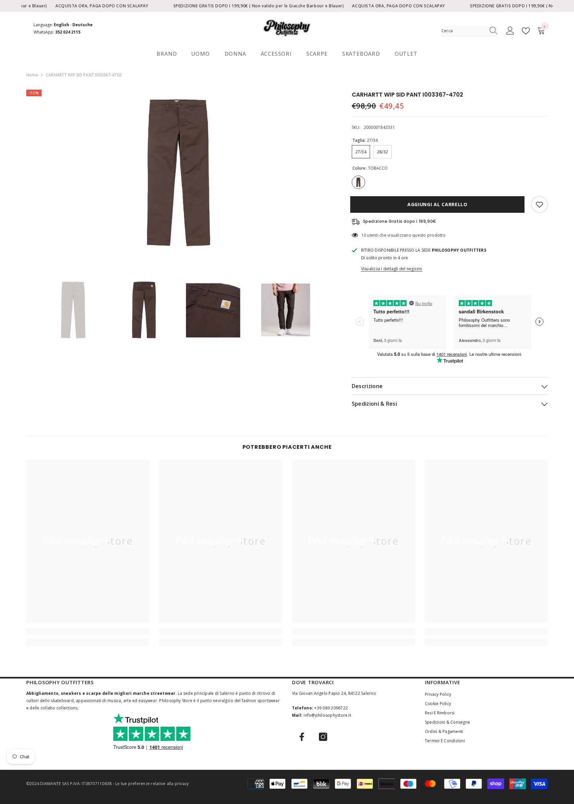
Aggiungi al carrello (439, 204)
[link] (87, 631)
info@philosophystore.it (327, 715)
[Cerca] (469, 31)
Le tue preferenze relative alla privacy (152, 783)
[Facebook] (302, 737)
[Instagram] (323, 737)
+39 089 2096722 (331, 708)
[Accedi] (510, 31)
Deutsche (82, 25)
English (61, 25)
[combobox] (463, 31)
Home (32, 75)
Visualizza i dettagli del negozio (392, 269)
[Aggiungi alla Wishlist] (539, 204)
